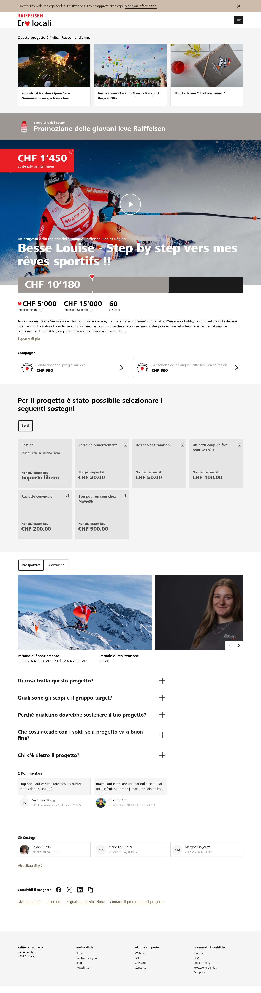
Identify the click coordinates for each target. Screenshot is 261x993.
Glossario (140, 962)
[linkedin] (79, 889)
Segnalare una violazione (86, 902)
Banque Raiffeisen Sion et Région (98, 239)
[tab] (25, 426)
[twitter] (69, 889)
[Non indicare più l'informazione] (238, 6)
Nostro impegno (86, 958)
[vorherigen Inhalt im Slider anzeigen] (238, 645)
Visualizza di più (30, 865)
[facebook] (58, 889)
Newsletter (83, 967)
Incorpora (54, 902)
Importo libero (40, 477)
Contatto (140, 967)
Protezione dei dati (205, 967)
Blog (79, 962)
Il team (80, 953)
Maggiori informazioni (141, 6)
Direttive (199, 953)
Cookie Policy (202, 962)
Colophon (200, 972)
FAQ (137, 958)
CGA (196, 958)
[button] (238, 20)
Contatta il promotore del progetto (137, 902)
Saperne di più (29, 338)
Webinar (140, 953)
